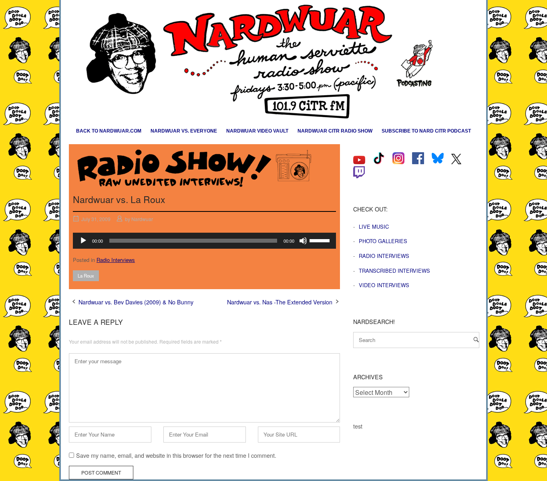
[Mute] (303, 241)
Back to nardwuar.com (108, 131)
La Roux (86, 275)
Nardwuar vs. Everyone (184, 131)
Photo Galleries (383, 241)
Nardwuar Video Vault (257, 131)
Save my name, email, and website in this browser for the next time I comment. (176, 455)
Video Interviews (384, 285)
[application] (204, 241)
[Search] (476, 339)
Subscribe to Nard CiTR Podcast (426, 131)
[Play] (83, 241)
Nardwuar (142, 218)
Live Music (374, 226)
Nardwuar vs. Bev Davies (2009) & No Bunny (135, 302)
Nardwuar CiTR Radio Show (335, 131)
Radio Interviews (116, 260)
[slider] (321, 240)
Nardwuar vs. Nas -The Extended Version (279, 302)
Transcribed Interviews (394, 270)
